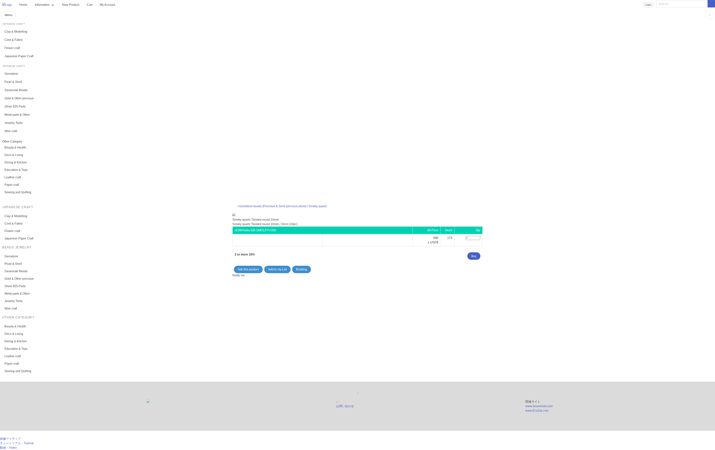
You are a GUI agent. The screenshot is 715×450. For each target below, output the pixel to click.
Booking (301, 269)
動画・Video (8, 447)
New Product (70, 4)
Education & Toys (16, 169)
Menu (8, 15)
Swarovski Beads (16, 90)
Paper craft (11, 184)
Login (648, 5)
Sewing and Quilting (17, 192)
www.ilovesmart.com (539, 406)
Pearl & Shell (13, 81)
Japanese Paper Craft (18, 56)
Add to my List (277, 269)
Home (23, 4)
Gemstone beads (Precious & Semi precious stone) (272, 206)
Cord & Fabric (13, 39)
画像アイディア (10, 438)
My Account (107, 4)
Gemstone (11, 73)
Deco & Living (13, 155)
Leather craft (12, 177)
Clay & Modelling (15, 31)
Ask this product (248, 269)
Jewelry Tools (13, 122)
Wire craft (10, 131)
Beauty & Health (15, 147)
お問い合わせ (345, 406)
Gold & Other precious (19, 98)
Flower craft (12, 48)
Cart (89, 4)
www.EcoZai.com (537, 410)
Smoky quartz (318, 206)
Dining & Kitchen (15, 162)
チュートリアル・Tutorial (17, 443)
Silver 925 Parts (15, 106)
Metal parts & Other (17, 114)
